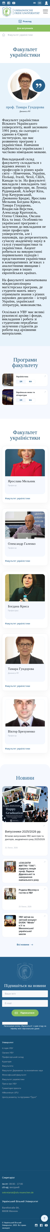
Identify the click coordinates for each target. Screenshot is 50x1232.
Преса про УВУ (9, 1084)
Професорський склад (13, 1057)
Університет (7, 1042)
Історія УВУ (7, 1048)
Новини (25, 778)
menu (45, 13)
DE (34, 3)
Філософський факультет (14, 1075)
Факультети (7, 1066)
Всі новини (23, 944)
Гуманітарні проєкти (11, 1088)
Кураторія (6, 1061)
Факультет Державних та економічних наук (22, 1070)
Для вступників (25, 28)
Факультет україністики (13, 1079)
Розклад (27, 21)
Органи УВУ (8, 1053)
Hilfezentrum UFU (10, 1092)
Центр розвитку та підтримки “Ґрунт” (19, 1097)
